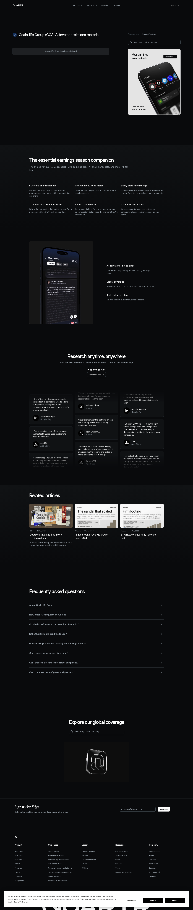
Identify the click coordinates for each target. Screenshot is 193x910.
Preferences (131, 900)
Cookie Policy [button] (79, 899)
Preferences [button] (24, 902)
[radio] (88, 370)
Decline (153, 900)
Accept (175, 900)
